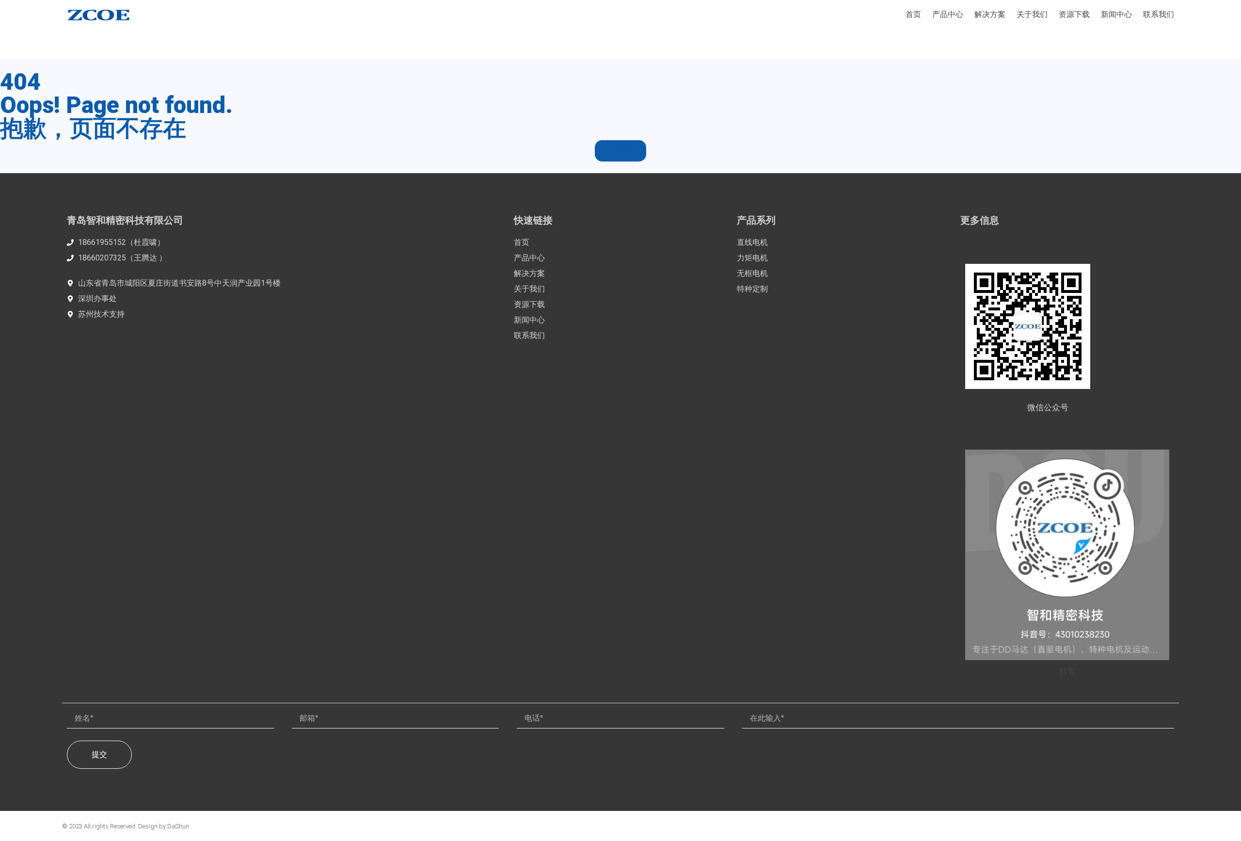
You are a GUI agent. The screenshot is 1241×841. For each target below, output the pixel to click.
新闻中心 (1116, 14)
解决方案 (989, 14)
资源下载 (1074, 14)
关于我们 (1032, 14)
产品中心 (947, 14)
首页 (913, 14)
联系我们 (1158, 14)
